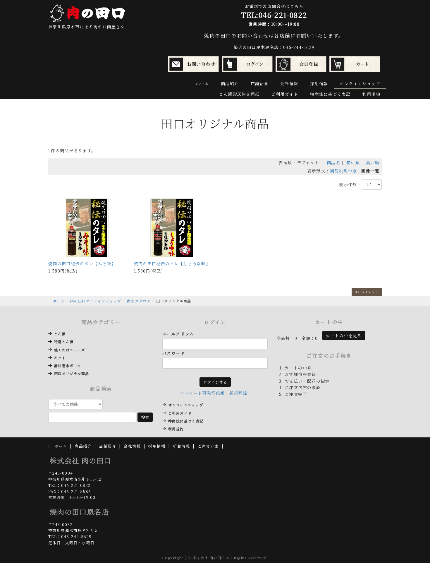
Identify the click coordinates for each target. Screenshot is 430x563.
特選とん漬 (64, 341)
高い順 (372, 162)
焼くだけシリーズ (69, 349)
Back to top (367, 291)
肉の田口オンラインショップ (95, 300)
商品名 (333, 162)
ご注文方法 (208, 446)
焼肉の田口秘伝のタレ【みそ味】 (82, 263)
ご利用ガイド (284, 94)
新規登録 (238, 393)
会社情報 (289, 83)
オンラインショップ (360, 83)
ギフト (60, 357)
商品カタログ (138, 300)
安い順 (353, 162)
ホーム (202, 83)
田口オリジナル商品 (71, 373)
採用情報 (319, 83)
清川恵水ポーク (68, 365)
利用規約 (371, 94)
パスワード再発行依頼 (202, 393)
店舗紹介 (260, 83)
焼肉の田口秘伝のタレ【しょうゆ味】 (172, 263)
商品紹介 (230, 83)
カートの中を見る (344, 335)
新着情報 (181, 446)
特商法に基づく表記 (330, 94)
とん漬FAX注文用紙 (239, 94)
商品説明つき (343, 171)
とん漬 (60, 333)
